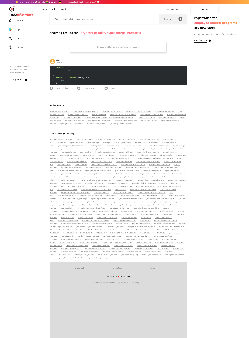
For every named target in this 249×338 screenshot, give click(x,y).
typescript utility (85, 152)
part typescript (153, 239)
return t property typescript (84, 255)
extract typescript (93, 143)
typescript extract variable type (71, 168)
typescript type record (70, 202)
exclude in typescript (84, 140)
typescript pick (145, 220)
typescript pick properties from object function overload (154, 158)
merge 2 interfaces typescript (147, 245)
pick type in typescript (143, 242)
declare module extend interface (123, 149)
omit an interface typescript (100, 186)
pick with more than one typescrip (127, 171)
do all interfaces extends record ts (69, 171)
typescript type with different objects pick (72, 146)
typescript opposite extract (67, 196)
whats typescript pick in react (77, 161)
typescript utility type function (164, 224)
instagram (154, 268)
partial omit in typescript (133, 146)
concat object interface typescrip (148, 152)
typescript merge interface (141, 174)
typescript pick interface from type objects (160, 199)
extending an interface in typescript (138, 111)
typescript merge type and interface (80, 214)
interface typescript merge (112, 236)
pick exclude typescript (115, 227)
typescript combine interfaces (112, 111)
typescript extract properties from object (95, 202)
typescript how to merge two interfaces (95, 220)
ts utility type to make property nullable (74, 224)
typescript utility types (85, 217)
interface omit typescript (127, 140)
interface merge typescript (127, 155)
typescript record (165, 202)
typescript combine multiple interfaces (91, 208)
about (63, 9)
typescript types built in (153, 252)
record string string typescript (71, 239)
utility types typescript (148, 155)
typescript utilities (81, 164)
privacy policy (80, 268)
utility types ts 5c (166, 155)
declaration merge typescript (93, 174)
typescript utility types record (71, 248)
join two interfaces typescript (95, 248)
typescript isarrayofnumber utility (130, 199)
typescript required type (95, 158)
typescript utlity (120, 189)
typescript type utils (134, 252)
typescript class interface (146, 117)
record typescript (127, 211)
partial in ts (63, 205)
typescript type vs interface (74, 121)
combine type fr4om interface (67, 189)
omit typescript (108, 205)
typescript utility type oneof (149, 140)
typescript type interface (167, 117)
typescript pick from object (123, 245)
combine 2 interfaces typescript (91, 196)
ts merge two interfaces (75, 158)
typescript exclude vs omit (101, 245)
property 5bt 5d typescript (141, 224)
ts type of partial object (106, 155)
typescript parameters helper (68, 220)
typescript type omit (147, 205)
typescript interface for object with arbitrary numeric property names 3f (109, 117)
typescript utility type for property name (74, 211)
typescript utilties (88, 155)
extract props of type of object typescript (117, 143)
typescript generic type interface (121, 124)
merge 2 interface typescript (126, 205)
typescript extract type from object (157, 146)
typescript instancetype (124, 161)
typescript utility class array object (125, 202)
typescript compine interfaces (71, 183)
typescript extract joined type (119, 208)
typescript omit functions (94, 183)
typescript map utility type (145, 186)
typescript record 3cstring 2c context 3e (85, 205)
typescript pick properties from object (146, 208)
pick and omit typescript (113, 168)
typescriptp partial (167, 149)
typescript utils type (67, 208)
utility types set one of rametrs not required (105, 146)
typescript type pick (67, 236)
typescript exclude (76, 143)
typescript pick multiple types (107, 217)
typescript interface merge (90, 252)
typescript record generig (129, 255)
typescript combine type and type (119, 158)
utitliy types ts (146, 217)
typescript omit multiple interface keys (74, 149)
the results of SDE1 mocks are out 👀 (83, 2)
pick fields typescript (167, 211)
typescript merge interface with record (98, 171)
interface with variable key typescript (85, 111)
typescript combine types (164, 242)
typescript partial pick (68, 152)
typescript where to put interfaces (71, 124)
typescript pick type (126, 152)
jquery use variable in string (104, 282)
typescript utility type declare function (71, 258)
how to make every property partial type (73, 199)
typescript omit (111, 196)
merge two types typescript (59, 111)
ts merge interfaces (84, 177)
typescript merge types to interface (133, 164)
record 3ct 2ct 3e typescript (107, 255)
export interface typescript (72, 117)
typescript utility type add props (77, 245)
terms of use (117, 268)
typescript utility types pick (128, 177)
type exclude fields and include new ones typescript (149, 183)
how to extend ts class (149, 121)
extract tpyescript (163, 248)
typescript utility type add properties (108, 214)
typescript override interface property (123, 114)
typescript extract (131, 214)
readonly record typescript (152, 171)
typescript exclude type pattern (133, 239)
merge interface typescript (144, 248)
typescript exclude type (68, 242)
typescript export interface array (126, 121)
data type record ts (67, 217)
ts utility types (167, 214)
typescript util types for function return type (96, 189)
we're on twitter (49, 9)
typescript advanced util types (153, 196)
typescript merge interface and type (137, 236)
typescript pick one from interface (146, 143)
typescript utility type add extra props (104, 164)
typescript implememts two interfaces (151, 180)
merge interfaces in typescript (123, 192)
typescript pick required (66, 180)
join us (205, 9)
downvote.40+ (90, 88)
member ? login (173, 9)
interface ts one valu (99, 114)
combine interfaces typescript (88, 236)
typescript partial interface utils (159, 164)
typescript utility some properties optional (117, 242)
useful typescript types (129, 217)
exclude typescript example (151, 255)
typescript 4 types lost (66, 177)
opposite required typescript (105, 177)
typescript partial (65, 255)
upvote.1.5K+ (62, 88)
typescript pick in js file (69, 252)
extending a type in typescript (78, 114)
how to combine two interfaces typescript (75, 192)
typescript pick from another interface (143, 189)
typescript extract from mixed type (61, 140)
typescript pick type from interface (99, 121)
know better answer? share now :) (118, 47)
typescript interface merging (89, 242)
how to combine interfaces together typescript (94, 180)
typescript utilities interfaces (105, 140)
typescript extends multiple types (151, 114)
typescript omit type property (113, 252)
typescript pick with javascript (117, 183)
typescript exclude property (70, 174)
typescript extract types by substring (104, 211)
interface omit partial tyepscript (120, 248)
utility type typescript (148, 202)
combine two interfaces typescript (148, 161)
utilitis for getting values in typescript (74, 186)
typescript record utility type (147, 149)
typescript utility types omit (69, 155)
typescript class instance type (101, 161)
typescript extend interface (96, 124)
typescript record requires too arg (124, 220)
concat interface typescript (129, 196)
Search (167, 19)
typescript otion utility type (146, 211)
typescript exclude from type (105, 152)
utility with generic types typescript (138, 168)
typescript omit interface (99, 149)
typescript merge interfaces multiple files (151, 192)
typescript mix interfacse (149, 214)
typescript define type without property (89, 227)
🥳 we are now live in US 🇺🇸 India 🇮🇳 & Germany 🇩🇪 (39, 2)
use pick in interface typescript (117, 174)
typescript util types (64, 164)
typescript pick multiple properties (103, 199)
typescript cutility (122, 224)
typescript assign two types (164, 111)
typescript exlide (113, 239)
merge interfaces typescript (122, 186)
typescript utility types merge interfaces (101, 258)
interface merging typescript (124, 180)
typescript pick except (93, 168)
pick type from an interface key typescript (141, 227)
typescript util (61, 143)
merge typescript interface (94, 239)
